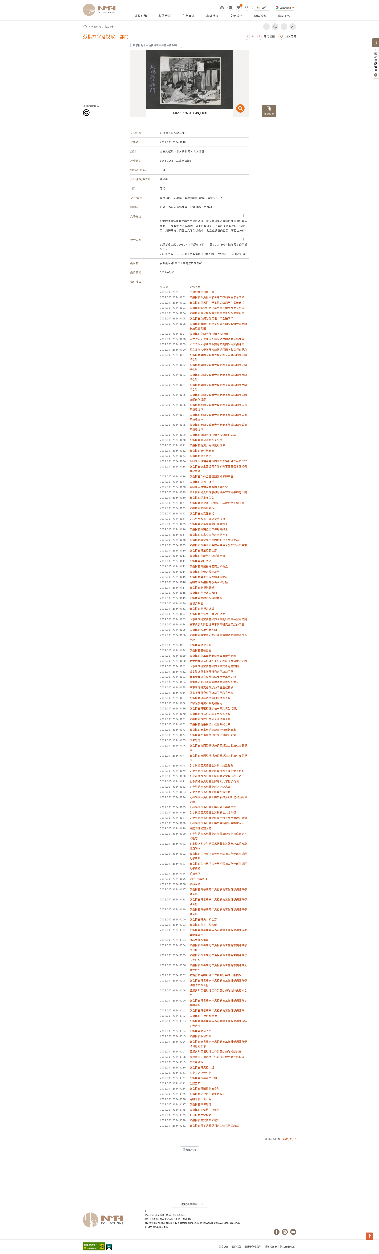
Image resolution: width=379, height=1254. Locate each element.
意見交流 (230, 8)
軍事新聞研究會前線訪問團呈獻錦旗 (211, 687)
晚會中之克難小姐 (200, 1072)
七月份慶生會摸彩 (200, 1115)
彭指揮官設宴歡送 (200, 456)
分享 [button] (266, 26)
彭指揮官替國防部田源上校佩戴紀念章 (213, 435)
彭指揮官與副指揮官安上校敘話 (209, 566)
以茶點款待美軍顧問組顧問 (206, 703)
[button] (249, 36)
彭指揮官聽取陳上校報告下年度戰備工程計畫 (217, 503)
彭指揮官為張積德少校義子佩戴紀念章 (213, 735)
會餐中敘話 (196, 1062)
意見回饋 (269, 36)
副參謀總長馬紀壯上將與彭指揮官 (210, 792)
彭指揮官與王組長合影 (203, 550)
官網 (264, 7)
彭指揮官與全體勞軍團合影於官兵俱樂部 (214, 540)
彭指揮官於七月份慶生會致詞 (207, 1094)
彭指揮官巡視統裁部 (202, 587)
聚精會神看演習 (199, 940)
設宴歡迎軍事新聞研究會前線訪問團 (211, 671)
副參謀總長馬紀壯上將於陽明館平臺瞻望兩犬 (217, 823)
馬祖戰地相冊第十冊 (202, 292)
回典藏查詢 (189, 1149)
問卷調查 (223, 1246)
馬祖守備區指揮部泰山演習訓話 (209, 582)
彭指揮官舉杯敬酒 (200, 561)
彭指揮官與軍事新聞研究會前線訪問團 (213, 655)
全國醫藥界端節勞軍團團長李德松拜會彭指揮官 (218, 461)
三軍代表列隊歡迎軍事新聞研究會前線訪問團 (217, 624)
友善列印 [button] (275, 26)
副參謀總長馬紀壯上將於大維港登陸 (211, 765)
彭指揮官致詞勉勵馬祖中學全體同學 (211, 318)
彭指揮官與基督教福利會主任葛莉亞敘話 (214, 1125)
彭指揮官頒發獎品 (200, 1031)
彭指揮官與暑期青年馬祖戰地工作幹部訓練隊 (217, 1010)
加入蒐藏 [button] (290, 36)
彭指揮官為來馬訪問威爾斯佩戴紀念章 (213, 729)
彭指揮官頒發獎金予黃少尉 (206, 440)
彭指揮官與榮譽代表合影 (205, 1088)
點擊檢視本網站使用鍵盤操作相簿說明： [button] (156, 45)
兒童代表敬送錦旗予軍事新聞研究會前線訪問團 (218, 661)
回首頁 (85, 26)
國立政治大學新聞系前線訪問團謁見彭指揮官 (217, 339)
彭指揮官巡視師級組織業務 (206, 598)
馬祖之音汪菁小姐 (200, 1099)
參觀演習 (195, 884)
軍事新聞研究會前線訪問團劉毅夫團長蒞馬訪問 (218, 619)
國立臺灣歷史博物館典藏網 (101, 10)
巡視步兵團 (196, 603)
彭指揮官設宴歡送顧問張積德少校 (210, 698)
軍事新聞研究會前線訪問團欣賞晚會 (211, 692)
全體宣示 (195, 1083)
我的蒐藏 (239, 8)
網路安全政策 (287, 1246)
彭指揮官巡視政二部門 (203, 592)
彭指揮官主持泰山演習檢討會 (207, 614)
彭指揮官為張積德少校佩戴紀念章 (210, 724)
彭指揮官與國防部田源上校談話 (209, 333)
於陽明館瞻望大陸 (200, 828)
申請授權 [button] (269, 114)
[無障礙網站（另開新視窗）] (94, 1246)
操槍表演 (195, 873)
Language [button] (286, 7)
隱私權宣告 (271, 1246)
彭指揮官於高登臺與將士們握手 (209, 534)
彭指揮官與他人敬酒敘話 (205, 571)
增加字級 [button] (284, 26)
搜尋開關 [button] (247, 8)
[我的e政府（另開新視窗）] (109, 1247)
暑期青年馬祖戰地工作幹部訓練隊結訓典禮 (216, 1051)
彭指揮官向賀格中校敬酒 (205, 1109)
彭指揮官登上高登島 (202, 497)
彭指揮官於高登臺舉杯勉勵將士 (209, 524)
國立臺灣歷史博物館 (111, 1220)
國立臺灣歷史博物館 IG (285, 1232)
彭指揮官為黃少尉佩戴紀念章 (207, 445)
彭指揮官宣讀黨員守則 (203, 1078)
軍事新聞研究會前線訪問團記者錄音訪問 (214, 666)
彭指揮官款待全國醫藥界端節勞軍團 (211, 476)
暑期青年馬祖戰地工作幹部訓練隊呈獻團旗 (216, 975)
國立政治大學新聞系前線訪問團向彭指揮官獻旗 (218, 349)
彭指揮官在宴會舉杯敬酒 (205, 1120)
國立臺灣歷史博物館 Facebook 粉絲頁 (277, 1232)
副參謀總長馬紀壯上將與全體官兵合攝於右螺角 (218, 818)
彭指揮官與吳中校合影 (203, 919)
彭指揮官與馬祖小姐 (202, 1067)
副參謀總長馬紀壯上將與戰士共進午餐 (213, 807)
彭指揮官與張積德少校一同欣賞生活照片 (214, 708)
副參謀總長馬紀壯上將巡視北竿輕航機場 (214, 781)
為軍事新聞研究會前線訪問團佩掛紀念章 (214, 682)
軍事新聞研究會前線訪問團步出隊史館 (213, 676)
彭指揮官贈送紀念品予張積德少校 (210, 719)
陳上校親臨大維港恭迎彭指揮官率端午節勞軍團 (218, 492)
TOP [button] (369, 1236)
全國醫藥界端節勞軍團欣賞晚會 (209, 487)
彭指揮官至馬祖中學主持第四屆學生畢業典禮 (217, 297)
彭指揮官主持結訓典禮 (203, 1016)
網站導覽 (222, 8)
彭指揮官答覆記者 (200, 650)
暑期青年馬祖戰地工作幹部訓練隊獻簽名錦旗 (217, 1057)
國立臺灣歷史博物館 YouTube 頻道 (293, 1232)
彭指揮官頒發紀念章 (202, 450)
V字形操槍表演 (199, 879)
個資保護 (236, 1246)
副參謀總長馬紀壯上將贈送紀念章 (210, 786)
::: (216, 7)
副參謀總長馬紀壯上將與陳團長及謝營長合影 (217, 771)
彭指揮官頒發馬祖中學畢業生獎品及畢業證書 (217, 308)
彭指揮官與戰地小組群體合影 (207, 555)
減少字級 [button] (292, 26)
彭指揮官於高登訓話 (202, 508)
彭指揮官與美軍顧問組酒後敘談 (209, 577)
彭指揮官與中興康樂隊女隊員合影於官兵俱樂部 (218, 545)
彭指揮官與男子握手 (202, 481)
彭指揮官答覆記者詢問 (203, 630)
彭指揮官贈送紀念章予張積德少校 (210, 714)
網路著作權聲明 (253, 1246)
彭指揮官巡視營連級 (202, 608)
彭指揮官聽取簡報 (200, 645)
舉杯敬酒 (195, 740)
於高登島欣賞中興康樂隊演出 (207, 519)
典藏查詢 (96, 26)
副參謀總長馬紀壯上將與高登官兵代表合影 (216, 776)
